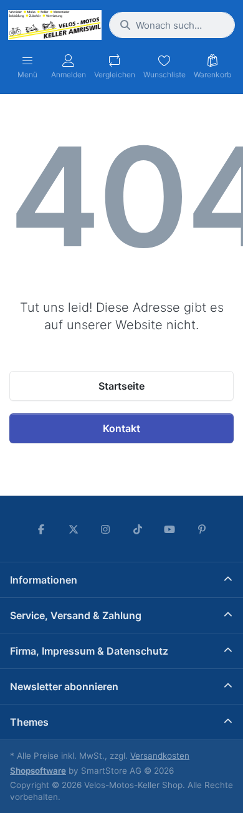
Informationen (43, 580)
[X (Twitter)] (73, 529)
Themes (29, 722)
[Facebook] (41, 529)
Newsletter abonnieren (64, 686)
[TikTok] (137, 529)
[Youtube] (170, 529)
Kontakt (121, 428)
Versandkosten (159, 756)
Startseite (121, 386)
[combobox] (172, 25)
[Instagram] (105, 529)
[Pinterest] (202, 529)
